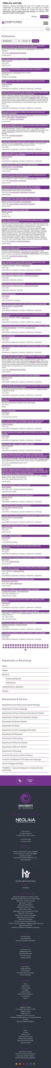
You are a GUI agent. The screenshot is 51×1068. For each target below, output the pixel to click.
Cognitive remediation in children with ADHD (16, 485)
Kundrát (7, 537)
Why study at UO (25, 949)
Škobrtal (8, 487)
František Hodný (43, 459)
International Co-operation (12, 687)
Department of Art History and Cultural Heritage (21, 705)
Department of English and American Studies (20, 717)
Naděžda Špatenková (8, 624)
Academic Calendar (25, 957)
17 (42, 645)
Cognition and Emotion (16, 119)
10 (25, 645)
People (4, 670)
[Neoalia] (25, 820)
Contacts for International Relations (25, 1053)
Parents (25, 998)
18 (45, 645)
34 (37, 647)
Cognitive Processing (15, 135)
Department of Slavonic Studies (14, 747)
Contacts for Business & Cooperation (25, 1057)
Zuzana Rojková (7, 72)
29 (25, 647)
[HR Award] (25, 875)
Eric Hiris (22, 115)
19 (47, 645)
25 (15, 647)
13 (33, 645)
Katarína (4, 61)
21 (6, 647)
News (25, 1030)
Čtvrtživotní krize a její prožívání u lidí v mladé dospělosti (20, 164)
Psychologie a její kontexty (17, 180)
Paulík (7, 559)
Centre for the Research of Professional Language (21, 759)
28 (23, 647)
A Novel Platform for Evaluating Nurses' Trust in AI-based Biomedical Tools (25, 141)
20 (3, 647)
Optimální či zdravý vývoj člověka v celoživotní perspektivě (20, 611)
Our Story (25, 1032)
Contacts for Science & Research (25, 1021)
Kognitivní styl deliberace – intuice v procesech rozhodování (20, 589)
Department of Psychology (16, 660)
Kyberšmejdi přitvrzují (9, 294)
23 (11, 647)
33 (35, 647)
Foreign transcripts (25, 968)
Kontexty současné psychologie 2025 (13, 273)
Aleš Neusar (11, 117)
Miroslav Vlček (22, 402)
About (4, 666)
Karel (3, 559)
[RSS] (20, 780)
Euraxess (25, 1019)
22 (8, 647)
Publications (11, 683)
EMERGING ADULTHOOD (17, 369)
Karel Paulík (5, 581)
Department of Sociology (12, 751)
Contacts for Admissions (25, 1051)
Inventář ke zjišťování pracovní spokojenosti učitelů (18, 579)
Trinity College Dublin (9, 410)
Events (25, 984)
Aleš (3, 296)
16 (40, 645)
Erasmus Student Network (25, 994)
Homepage (25, 887)
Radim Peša (29, 115)
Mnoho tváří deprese (8, 336)
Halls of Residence (26, 938)
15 (37, 645)
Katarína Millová (35, 97)
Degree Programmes (25, 951)
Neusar (7, 296)
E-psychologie (13, 169)
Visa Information (25, 970)
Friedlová (10, 424)
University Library (25, 936)
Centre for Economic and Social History (17, 755)
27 (20, 647)
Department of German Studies (14, 722)
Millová (9, 61)
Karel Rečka (14, 115)
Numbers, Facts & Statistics (25, 1038)
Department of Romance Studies (14, 743)
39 (25, 649)
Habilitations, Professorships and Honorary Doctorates (25, 1017)
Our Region (25, 990)
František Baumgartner (31, 275)
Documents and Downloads (25, 1040)
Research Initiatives (25, 1007)
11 (28, 645)
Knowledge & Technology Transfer (25, 1009)
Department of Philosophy (12, 734)
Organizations (25, 986)
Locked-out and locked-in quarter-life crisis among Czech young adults (24, 304)
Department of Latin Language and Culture (19, 730)
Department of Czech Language (14, 709)
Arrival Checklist (25, 996)
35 (40, 647)
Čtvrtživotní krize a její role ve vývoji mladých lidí (17, 495)
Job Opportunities (25, 1042)
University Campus (25, 988)
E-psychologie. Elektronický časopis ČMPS (15, 59)
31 (30, 647)
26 (18, 647)
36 (42, 647)
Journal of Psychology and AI (18, 256)
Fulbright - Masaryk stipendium (12, 535)
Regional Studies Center (25, 925)
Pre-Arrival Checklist (25, 975)
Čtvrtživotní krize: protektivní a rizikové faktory (16, 505)
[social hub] (30, 780)
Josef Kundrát (31, 49)
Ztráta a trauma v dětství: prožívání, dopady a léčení (18, 444)
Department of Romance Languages (25, 915)
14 (35, 645)
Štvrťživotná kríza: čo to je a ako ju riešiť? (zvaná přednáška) (21, 375)
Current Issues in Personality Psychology (22, 192)
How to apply (25, 966)
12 (30, 645)
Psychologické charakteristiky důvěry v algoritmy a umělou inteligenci (24, 633)
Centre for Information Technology (25, 940)
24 (13, 647)
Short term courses (25, 955)
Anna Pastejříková (23, 591)
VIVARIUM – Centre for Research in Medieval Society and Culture (22, 769)
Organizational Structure (25, 1036)
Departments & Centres (14, 699)
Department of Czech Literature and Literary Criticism (23, 713)
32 (33, 647)
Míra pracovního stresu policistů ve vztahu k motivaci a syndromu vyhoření (25, 326)
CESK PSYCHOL (14, 561)
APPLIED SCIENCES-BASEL (17, 53)
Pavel (3, 487)
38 (47, 647)
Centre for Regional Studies (12, 764)
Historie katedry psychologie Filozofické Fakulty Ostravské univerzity (24, 557)
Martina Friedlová (21, 624)
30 (28, 647)
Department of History (11, 726)
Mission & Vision (25, 1034)
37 (45, 647)
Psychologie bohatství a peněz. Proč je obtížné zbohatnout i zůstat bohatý (25, 346)
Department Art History (25, 903)
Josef (3, 537)
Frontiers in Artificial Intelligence (19, 241)
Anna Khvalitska (18, 167)
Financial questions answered (25, 973)
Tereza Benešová (20, 117)
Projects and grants (13, 679)
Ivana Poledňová (7, 275)
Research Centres (25, 1011)
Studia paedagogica (15, 583)
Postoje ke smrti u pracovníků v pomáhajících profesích (19, 623)
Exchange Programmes (25, 953)
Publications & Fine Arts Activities (25, 1015)
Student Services (25, 992)
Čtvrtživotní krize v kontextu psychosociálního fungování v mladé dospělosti (25, 515)
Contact (5, 691)
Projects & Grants (25, 1013)
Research (5, 674)
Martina (4, 424)
